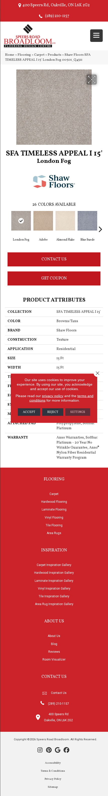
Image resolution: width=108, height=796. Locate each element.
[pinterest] (48, 750)
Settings (77, 412)
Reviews (54, 652)
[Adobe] (43, 221)
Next (100, 221)
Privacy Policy (52, 779)
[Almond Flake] (65, 221)
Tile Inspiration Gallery (54, 596)
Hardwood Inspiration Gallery (54, 572)
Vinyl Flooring (54, 517)
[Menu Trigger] (96, 35)
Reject (52, 412)
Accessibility (53, 763)
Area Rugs (54, 533)
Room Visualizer (54, 659)
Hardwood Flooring (54, 501)
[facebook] (66, 750)
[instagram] (40, 750)
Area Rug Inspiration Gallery (54, 604)
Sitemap (53, 787)
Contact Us (54, 259)
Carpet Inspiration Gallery (54, 565)
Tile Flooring (54, 525)
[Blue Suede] (87, 221)
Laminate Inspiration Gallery (54, 581)
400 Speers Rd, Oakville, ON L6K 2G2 (56, 5)
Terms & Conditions (53, 771)
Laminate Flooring (54, 509)
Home (9, 54)
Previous (7, 221)
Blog (54, 644)
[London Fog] (21, 221)
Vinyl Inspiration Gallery (54, 588)
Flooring (24, 54)
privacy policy (52, 396)
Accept (29, 412)
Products (54, 54)
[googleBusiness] (57, 750)
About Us (54, 636)
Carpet (39, 54)
